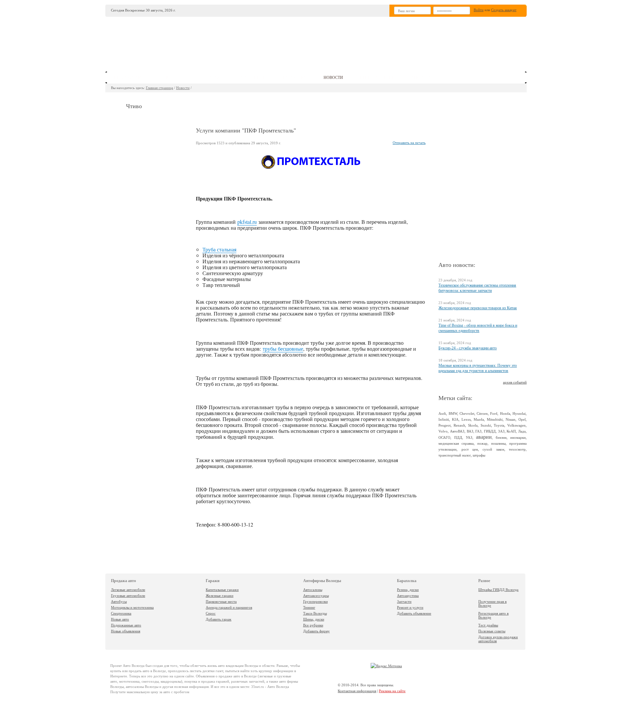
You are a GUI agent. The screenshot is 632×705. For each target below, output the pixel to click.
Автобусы (119, 601)
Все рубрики (313, 625)
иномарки (518, 437)
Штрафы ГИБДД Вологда (498, 590)
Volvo (443, 431)
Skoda (473, 425)
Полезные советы (491, 631)
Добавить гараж (218, 619)
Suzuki (486, 425)
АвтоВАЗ (457, 431)
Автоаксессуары (316, 596)
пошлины (498, 443)
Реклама (421, 77)
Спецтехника (121, 613)
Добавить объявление (414, 613)
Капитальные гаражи (222, 590)
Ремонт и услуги (410, 607)
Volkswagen (516, 425)
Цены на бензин (377, 77)
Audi (442, 413)
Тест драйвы (488, 625)
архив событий (515, 382)
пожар (482, 443)
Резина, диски (408, 590)
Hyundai (519, 413)
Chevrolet (467, 413)
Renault (459, 425)
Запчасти (404, 601)
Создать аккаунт (503, 10)
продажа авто (130, 77)
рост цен (469, 449)
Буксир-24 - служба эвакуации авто (467, 348)
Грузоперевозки (315, 601)
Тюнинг (309, 607)
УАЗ (469, 437)
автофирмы (253, 77)
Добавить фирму (316, 631)
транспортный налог (454, 455)
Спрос (211, 613)
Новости (183, 88)
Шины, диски (313, 619)
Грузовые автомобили (128, 596)
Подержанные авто (126, 625)
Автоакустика (408, 596)
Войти (479, 10)
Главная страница (159, 88)
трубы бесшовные (283, 348)
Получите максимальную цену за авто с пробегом (149, 692)
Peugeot (444, 425)
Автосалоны (312, 590)
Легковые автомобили (128, 590)
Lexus (466, 419)
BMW (453, 413)
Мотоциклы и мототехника (132, 607)
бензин (501, 437)
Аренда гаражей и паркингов (229, 607)
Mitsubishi (495, 419)
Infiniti (443, 419)
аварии (484, 437)
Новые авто (120, 619)
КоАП (511, 431)
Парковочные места (221, 601)
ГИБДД (490, 431)
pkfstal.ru (247, 221)
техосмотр (517, 449)
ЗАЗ (501, 431)
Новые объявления (125, 631)
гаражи (215, 77)
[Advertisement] (365, 41)
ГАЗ (478, 431)
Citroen (482, 413)
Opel (522, 419)
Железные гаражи (219, 596)
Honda (505, 413)
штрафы (479, 455)
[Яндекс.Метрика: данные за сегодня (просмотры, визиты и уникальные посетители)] (386, 666)
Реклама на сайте (392, 691)
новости (333, 77)
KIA (455, 419)
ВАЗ (470, 431)
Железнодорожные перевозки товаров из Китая (477, 308)
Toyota (499, 425)
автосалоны (177, 77)
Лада (522, 431)
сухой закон (493, 449)
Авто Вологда (134, 666)
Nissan (510, 419)
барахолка (294, 77)
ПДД (458, 437)
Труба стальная (219, 249)
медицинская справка (456, 443)
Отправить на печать (409, 143)
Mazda (479, 419)
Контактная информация (357, 691)
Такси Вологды (315, 613)
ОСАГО (444, 437)
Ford (493, 413)
